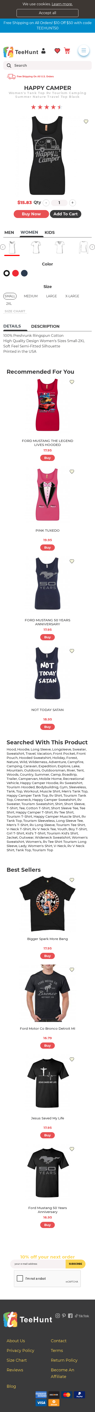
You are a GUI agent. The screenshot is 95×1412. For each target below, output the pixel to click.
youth (62, 829)
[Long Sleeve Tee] (83, 247)
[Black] (6, 273)
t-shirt (12, 808)
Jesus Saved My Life (47, 1118)
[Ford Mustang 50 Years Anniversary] (47, 1172)
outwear (26, 837)
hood (11, 749)
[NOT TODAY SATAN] (47, 674)
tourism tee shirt (70, 825)
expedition (47, 766)
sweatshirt (15, 753)
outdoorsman (53, 770)
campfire (75, 762)
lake (76, 766)
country (26, 774)
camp (56, 774)
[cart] (67, 50)
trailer (12, 779)
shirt (59, 804)
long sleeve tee (69, 821)
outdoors (32, 770)
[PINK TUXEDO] (47, 495)
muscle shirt (50, 791)
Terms (57, 1350)
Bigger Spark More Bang (47, 939)
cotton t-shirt (38, 808)
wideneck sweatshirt (52, 837)
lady (23, 846)
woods (13, 774)
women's (34, 842)
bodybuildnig (47, 787)
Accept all (47, 13)
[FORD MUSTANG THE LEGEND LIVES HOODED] (47, 405)
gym (64, 787)
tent (80, 770)
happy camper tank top (27, 795)
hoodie (23, 749)
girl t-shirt (15, 833)
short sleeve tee (64, 808)
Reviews (15, 1370)
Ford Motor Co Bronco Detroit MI (47, 1028)
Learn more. (62, 4)
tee (22, 808)
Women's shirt (40, 846)
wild (23, 762)
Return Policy (64, 1360)
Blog (11, 1386)
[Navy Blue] (24, 273)
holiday (58, 758)
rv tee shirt (64, 812)
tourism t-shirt (19, 816)
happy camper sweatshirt (54, 800)
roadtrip (69, 774)
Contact (58, 1340)
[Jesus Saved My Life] (47, 1083)
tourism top (42, 850)
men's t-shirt (17, 825)
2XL (9, 304)
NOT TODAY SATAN (47, 710)
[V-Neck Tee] (59, 247)
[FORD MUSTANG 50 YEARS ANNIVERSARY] (47, 585)
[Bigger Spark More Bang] (47, 903)
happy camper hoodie (39, 783)
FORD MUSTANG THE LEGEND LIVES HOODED (47, 443)
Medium (31, 296)
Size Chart (17, 1360)
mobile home (50, 779)
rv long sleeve (42, 825)
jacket (12, 837)
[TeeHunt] (20, 52)
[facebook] (70, 1315)
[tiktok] (82, 1315)
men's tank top (74, 791)
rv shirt (55, 795)
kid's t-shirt (36, 833)
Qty (37, 202)
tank (11, 791)
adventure (57, 762)
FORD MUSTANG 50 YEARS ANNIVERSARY (47, 622)
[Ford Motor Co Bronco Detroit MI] (47, 993)
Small (10, 296)
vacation (44, 753)
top (19, 791)
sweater (79, 749)
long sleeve (41, 749)
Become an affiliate (62, 1373)
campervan (28, 779)
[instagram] (57, 1315)
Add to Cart (65, 214)
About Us (16, 1340)
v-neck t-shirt (19, 829)
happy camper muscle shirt (57, 816)
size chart (15, 311)
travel (31, 753)
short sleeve (74, 804)
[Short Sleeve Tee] (36, 247)
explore (64, 766)
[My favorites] (58, 50)
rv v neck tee (44, 829)
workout (31, 791)
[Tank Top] (12, 247)
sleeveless (77, 787)
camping (14, 766)
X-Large (72, 296)
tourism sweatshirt (37, 804)
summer (42, 774)
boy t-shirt (77, 829)
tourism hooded (21, 787)
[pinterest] (64, 1315)
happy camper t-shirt (34, 812)
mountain (15, 770)
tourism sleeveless (39, 821)
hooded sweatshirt (35, 758)
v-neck (60, 846)
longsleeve (61, 749)
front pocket (64, 753)
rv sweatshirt (71, 783)
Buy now (31, 214)
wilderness (37, 762)
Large (51, 296)
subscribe (75, 1263)
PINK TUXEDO (48, 530)
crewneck (22, 800)
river (71, 770)
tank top (23, 850)
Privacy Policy (20, 1350)
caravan (30, 766)
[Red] (15, 273)
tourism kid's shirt (62, 833)
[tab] (15, 326)
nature (12, 762)
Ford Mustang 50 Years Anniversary (47, 1210)
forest (71, 758)
